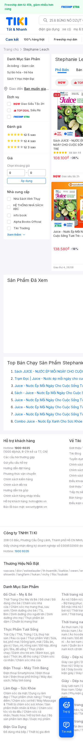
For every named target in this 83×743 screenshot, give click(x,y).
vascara (8, 570)
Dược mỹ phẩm (40, 719)
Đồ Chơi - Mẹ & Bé (17, 594)
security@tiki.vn (36, 507)
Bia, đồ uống (18, 649)
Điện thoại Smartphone (18, 673)
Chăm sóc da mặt (15, 693)
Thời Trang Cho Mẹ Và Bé (20, 599)
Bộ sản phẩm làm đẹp (27, 717)
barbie (63, 570)
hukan (36, 574)
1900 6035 (22, 551)
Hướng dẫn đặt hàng (16, 468)
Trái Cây (9, 634)
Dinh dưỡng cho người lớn (27, 614)
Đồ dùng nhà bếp (14, 732)
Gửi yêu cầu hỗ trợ (15, 462)
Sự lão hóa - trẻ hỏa (20, 72)
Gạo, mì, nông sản (25, 645)
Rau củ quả (18, 638)
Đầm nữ (76, 599)
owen (74, 570)
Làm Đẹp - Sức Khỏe (19, 688)
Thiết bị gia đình (39, 732)
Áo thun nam (70, 627)
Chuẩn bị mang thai (24, 621)
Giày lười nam (70, 686)
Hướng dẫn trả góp (15, 490)
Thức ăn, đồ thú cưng (25, 656)
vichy (45, 574)
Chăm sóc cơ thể (23, 700)
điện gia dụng (49, 29)
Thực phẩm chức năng (26, 697)
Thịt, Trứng (24, 634)
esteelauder (32, 570)
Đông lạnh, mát (31, 641)
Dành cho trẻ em (23, 652)
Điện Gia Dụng (14, 727)
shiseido (9, 574)
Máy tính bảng (21, 680)
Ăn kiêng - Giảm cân (20, 66)
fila (54, 574)
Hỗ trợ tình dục (36, 715)
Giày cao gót (70, 662)
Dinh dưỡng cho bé (24, 610)
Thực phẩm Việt (38, 638)
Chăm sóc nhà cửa (28, 660)
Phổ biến (62, 70)
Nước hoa (18, 715)
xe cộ (66, 29)
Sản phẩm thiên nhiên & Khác (26, 706)
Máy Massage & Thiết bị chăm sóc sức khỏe (29, 702)
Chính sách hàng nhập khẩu (21, 495)
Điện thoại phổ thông (25, 676)
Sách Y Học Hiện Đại (20, 78)
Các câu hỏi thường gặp (19, 457)
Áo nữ (65, 599)
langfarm (24, 574)
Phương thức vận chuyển (19, 473)
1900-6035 (22, 448)
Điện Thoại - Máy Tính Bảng (25, 668)
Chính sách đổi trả (15, 484)
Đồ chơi (45, 599)
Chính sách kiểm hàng (18, 479)
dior (19, 570)
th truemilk (50, 570)
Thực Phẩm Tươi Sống (20, 629)
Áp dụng (26, 181)
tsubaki (63, 574)
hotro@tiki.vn (38, 501)
